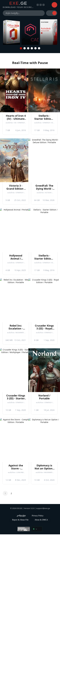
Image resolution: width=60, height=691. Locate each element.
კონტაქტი (21, 515)
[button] (21, 48)
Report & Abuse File (20, 520)
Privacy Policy (39, 515)
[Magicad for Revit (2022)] (30, 32)
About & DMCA (41, 520)
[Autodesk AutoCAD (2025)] (48, 32)
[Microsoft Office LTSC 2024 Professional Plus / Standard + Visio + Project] (11, 32)
